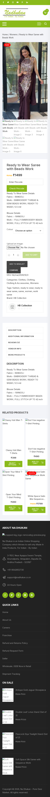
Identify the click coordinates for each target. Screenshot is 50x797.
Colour (10, 229)
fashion (15, 288)
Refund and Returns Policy (15, 643)
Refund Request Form (12, 650)
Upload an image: (15, 243)
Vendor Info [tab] (14, 348)
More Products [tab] (16, 355)
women (28, 291)
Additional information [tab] (21, 336)
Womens (14, 34)
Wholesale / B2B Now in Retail (16, 666)
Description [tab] (14, 330)
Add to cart (31, 255)
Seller (5, 658)
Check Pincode (16, 188)
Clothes (22, 279)
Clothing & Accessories (18, 283)
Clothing (31, 279)
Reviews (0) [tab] (14, 342)
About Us (6, 620)
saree (21, 291)
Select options (12, 464)
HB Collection (19, 298)
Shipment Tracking (11, 674)
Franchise (7, 635)
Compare (13, 270)
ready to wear (27, 288)
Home (5, 34)
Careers (6, 627)
